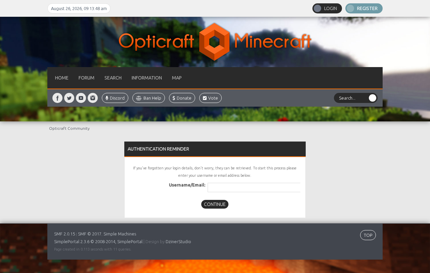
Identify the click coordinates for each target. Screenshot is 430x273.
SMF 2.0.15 (64, 233)
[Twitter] (69, 98)
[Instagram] (93, 98)
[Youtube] (81, 98)
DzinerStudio (178, 241)
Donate (184, 98)
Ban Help (152, 98)
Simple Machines (119, 233)
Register (367, 8)
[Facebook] (57, 98)
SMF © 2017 (89, 233)
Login (330, 8)
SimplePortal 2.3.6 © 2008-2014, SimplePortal (98, 241)
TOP (368, 235)
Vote (213, 98)
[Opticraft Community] (215, 42)
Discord (117, 98)
